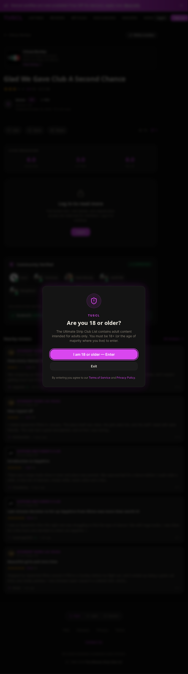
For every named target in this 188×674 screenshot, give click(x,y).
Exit (94, 366)
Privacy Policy (126, 377)
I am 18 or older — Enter (94, 354)
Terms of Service (99, 377)
